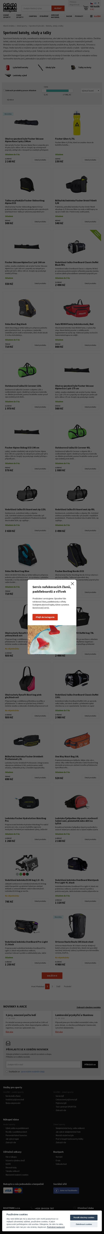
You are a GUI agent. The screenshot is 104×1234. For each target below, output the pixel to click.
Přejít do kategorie (45, 617)
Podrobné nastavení (56, 1227)
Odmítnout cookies (84, 1224)
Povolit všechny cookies (84, 1217)
